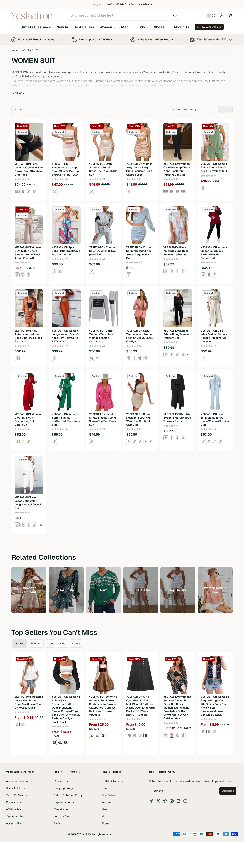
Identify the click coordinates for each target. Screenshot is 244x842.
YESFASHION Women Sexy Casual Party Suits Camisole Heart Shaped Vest (139, 169)
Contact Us (61, 781)
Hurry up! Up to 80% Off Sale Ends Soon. (114, 4)
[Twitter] (158, 801)
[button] (230, 15)
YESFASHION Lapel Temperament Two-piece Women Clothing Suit (215, 419)
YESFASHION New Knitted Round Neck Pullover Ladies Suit (176, 251)
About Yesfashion (17, 781)
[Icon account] (222, 15)
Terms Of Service (16, 795)
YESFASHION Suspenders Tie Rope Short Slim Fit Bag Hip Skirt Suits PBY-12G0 (65, 169)
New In (105, 788)
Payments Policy (64, 802)
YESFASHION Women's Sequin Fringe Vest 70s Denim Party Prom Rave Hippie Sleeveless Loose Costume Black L (215, 705)
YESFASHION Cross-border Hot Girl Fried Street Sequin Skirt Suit (139, 253)
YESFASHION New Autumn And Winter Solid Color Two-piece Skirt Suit (28, 336)
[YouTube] (185, 801)
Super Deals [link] (140, 590)
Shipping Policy (63, 788)
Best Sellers (108, 795)
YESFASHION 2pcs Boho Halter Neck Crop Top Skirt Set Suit (66, 251)
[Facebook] (151, 801)
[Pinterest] (165, 801)
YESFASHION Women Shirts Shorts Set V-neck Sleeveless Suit (214, 167)
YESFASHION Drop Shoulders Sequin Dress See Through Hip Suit (103, 169)
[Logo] (32, 15)
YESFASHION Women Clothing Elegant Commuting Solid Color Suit (28, 419)
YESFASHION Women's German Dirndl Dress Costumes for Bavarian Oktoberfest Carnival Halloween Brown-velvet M (103, 705)
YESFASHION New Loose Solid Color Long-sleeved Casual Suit (28, 503)
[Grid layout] (228, 109)
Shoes (105, 823)
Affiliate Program (16, 809)
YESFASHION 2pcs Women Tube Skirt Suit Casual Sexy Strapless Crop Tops (29, 169)
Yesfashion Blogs (16, 816)
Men (104, 809)
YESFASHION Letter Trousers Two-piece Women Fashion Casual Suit (101, 336)
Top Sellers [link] (178, 590)
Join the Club (62, 816)
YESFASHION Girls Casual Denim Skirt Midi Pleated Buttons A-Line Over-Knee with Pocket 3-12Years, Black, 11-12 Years (140, 705)
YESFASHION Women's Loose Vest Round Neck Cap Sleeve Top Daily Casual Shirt (29, 702)
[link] (107, 27)
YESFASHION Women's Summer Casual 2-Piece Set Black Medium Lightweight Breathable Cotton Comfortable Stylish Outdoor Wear (177, 707)
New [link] (103, 590)
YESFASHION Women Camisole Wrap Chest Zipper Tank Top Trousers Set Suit (176, 169)
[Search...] (175, 15)
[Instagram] (172, 801)
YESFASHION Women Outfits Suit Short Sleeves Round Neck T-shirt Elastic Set (28, 253)
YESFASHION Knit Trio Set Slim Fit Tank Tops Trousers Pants (177, 417)
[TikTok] (178, 801)
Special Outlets (15, 788)
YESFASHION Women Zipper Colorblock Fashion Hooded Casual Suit (214, 253)
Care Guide (61, 809)
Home (14, 50)
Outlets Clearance (112, 781)
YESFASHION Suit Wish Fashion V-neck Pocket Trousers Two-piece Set (214, 336)
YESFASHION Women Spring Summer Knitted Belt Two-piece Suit (66, 419)
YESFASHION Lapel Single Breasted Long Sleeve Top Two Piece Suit (102, 419)
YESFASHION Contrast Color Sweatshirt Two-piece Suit (103, 251)
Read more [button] (18, 93)
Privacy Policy (14, 802)
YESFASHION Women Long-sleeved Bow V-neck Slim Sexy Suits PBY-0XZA (65, 336)
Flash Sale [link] (66, 590)
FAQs (57, 823)
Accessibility (13, 823)
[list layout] (221, 109)
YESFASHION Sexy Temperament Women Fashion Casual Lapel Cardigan (139, 336)
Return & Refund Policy (68, 795)
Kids (104, 816)
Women (106, 802)
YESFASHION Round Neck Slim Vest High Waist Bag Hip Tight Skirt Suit (138, 419)
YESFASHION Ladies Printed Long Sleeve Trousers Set (176, 334)
